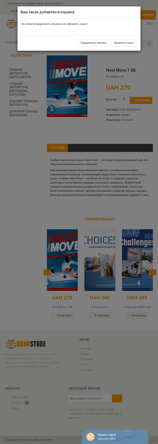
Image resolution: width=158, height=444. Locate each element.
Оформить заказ (124, 43)
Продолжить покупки (94, 43)
